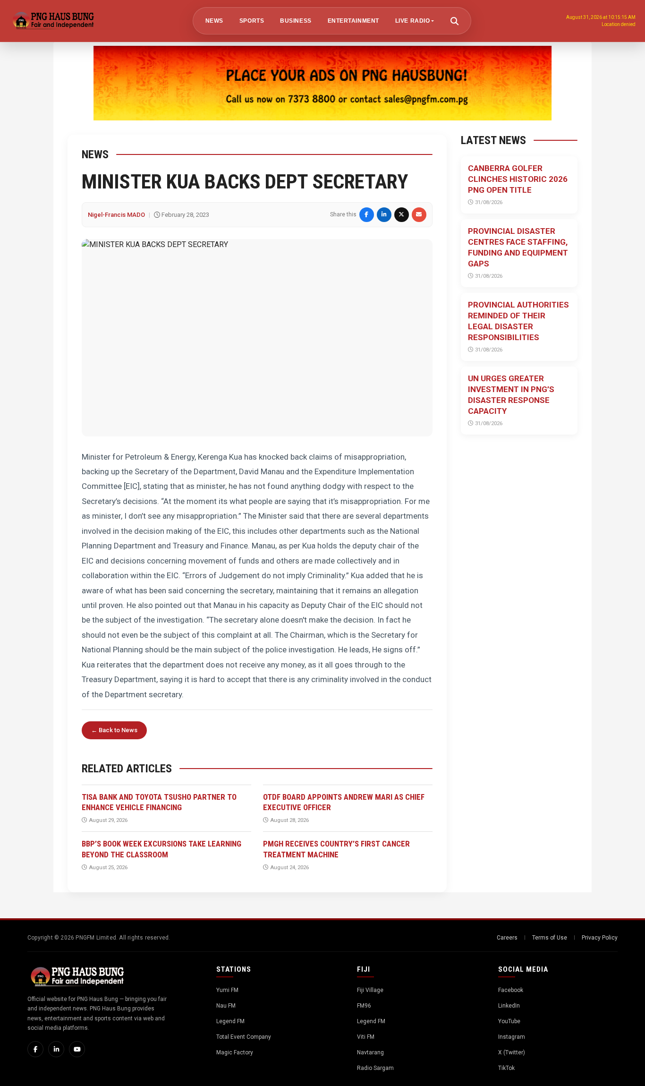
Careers (507, 937)
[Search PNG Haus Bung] (454, 21)
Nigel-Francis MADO (116, 214)
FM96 (364, 1005)
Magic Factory (234, 1052)
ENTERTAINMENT (353, 20)
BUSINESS (295, 20)
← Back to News (114, 730)
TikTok (506, 1068)
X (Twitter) (511, 1052)
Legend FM (230, 1021)
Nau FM (226, 1005)
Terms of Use (549, 937)
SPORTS (251, 20)
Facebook (510, 990)
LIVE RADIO (412, 20)
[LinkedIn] (56, 1049)
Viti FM (365, 1037)
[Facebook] (35, 1049)
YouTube (509, 1021)
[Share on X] (401, 214)
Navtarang (370, 1052)
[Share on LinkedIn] (384, 214)
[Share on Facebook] (366, 214)
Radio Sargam (375, 1068)
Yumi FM (227, 990)
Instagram (511, 1037)
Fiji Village (370, 990)
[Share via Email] (419, 214)
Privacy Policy (600, 937)
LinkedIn (509, 1005)
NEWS (214, 20)
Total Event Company (243, 1037)
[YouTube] (77, 1049)
